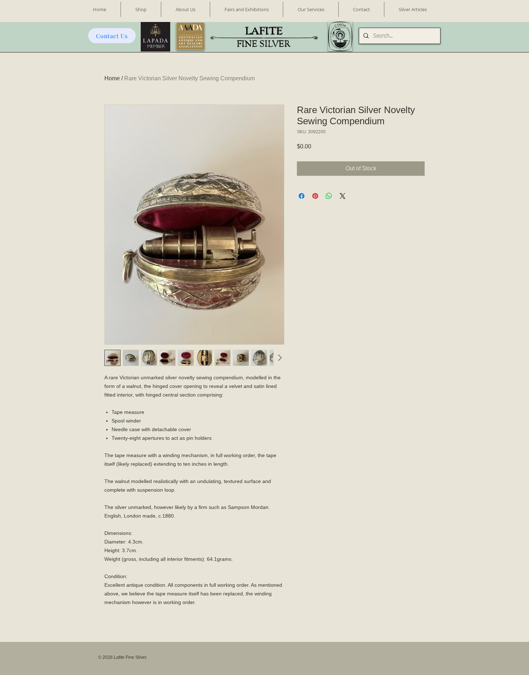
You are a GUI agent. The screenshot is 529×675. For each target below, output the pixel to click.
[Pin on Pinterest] (315, 196)
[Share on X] (342, 196)
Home (112, 78)
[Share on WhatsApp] (329, 196)
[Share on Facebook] (301, 196)
